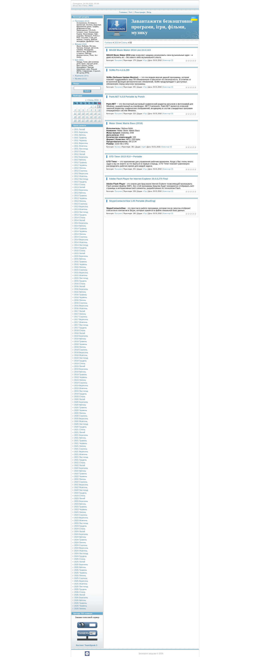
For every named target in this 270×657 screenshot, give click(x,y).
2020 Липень (80, 413)
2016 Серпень (80, 303)
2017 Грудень (80, 328)
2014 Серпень (80, 237)
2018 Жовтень (80, 355)
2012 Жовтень (80, 176)
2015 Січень (79, 250)
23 (95, 117)
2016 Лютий (79, 286)
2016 (116, 42)
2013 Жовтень (80, 209)
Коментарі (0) (168, 60)
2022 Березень (81, 468)
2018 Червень (80, 344)
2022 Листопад (81, 490)
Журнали (79, 76)
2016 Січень (79, 284)
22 (91, 117)
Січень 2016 (93, 100)
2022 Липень (80, 479)
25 (75, 120)
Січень (124, 42)
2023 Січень (79, 496)
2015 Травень (80, 261)
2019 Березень (81, 369)
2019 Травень (80, 374)
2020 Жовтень (80, 421)
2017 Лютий (79, 311)
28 (87, 120)
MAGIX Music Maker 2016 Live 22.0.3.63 (130, 50)
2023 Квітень (80, 504)
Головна (123, 12)
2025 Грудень (80, 589)
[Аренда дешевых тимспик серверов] (87, 641)
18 (75, 117)
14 (87, 113)
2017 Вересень (81, 319)
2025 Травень (80, 570)
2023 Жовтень (80, 520)
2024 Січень (79, 529)
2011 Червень (80, 140)
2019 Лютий (79, 366)
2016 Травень (80, 295)
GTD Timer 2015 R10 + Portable (125, 156)
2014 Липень (80, 234)
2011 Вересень (81, 143)
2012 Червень (80, 165)
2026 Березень (81, 597)
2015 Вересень (81, 273)
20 (83, 117)
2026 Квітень (80, 600)
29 (91, 120)
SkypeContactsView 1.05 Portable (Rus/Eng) (132, 201)
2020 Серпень (80, 416)
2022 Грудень (80, 493)
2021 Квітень (80, 438)
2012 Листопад (81, 179)
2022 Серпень (80, 482)
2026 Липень (80, 608)
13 (83, 113)
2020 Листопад (81, 424)
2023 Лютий (79, 498)
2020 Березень (81, 402)
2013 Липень (80, 201)
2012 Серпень (80, 171)
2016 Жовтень (80, 308)
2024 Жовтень (80, 551)
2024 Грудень (80, 556)
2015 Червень (80, 264)
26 (79, 120)
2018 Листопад (81, 358)
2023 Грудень (80, 526)
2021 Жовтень (80, 454)
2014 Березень (81, 223)
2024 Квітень (80, 537)
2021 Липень (80, 446)
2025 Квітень (80, 567)
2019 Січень (79, 363)
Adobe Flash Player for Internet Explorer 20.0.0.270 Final (138, 179)
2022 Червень (80, 476)
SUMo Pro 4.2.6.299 (119, 70)
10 (99, 110)
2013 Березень (81, 190)
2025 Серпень (80, 578)
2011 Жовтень (80, 146)
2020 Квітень (80, 405)
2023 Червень (80, 509)
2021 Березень (81, 435)
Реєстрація (140, 12)
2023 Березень (81, 501)
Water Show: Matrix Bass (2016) (126, 123)
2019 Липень (80, 380)
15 (91, 113)
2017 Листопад (81, 325)
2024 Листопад (81, 553)
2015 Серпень (80, 270)
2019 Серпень (80, 383)
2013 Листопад (81, 212)
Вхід (149, 12)
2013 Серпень (80, 204)
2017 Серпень (80, 317)
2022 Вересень (81, 485)
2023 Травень (80, 507)
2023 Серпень (80, 515)
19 (79, 117)
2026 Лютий (79, 595)
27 (83, 120)
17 (99, 113)
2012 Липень (80, 168)
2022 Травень (80, 474)
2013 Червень (80, 198)
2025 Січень (79, 559)
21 (87, 117)
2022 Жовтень (80, 487)
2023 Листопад (81, 523)
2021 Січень (79, 429)
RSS (91, 6)
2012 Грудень (80, 182)
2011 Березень (81, 132)
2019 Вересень (81, 385)
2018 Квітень (80, 339)
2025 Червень (80, 573)
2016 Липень (80, 300)
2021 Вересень (81, 451)
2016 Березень (81, 289)
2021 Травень (80, 440)
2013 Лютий (79, 187)
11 (75, 113)
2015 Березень (81, 256)
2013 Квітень (80, 193)
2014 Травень (80, 228)
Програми (79, 21)
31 (99, 120)
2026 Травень (80, 603)
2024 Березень (81, 534)
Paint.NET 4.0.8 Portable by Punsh (127, 96)
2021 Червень (80, 443)
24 (99, 117)
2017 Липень (80, 314)
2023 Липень (80, 512)
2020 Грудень (80, 427)
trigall (143, 147)
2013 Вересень (81, 206)
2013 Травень (80, 195)
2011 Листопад (81, 149)
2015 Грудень (80, 281)
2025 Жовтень (80, 584)
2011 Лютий (79, 129)
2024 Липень (80, 542)
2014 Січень (79, 217)
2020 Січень (79, 396)
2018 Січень (79, 330)
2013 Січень (79, 184)
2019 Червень (80, 377)
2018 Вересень (81, 352)
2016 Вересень (81, 306)
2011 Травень (80, 138)
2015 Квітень (80, 259)
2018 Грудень (80, 361)
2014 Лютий (79, 220)
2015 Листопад (81, 278)
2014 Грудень (80, 248)
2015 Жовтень (80, 275)
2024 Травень (80, 540)
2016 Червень (80, 297)
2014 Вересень (81, 239)
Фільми (78, 44)
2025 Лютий (79, 562)
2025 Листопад (81, 586)
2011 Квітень (80, 135)
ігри (76, 60)
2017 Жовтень (80, 322)
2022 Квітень (80, 471)
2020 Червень (80, 410)
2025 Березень (81, 564)
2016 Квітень (80, 292)
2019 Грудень (80, 394)
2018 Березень (81, 336)
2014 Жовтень (80, 242)
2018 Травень (80, 341)
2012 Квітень (80, 160)
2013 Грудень (80, 215)
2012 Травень (80, 162)
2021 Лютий (79, 432)
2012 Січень (79, 151)
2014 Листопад (81, 245)
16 (95, 113)
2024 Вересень (81, 548)
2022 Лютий (79, 465)
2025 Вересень (81, 581)
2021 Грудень (80, 460)
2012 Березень (81, 157)
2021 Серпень (80, 449)
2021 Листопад (81, 457)
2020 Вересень (81, 418)
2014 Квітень (80, 226)
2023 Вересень (81, 518)
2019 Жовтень (80, 388)
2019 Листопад (81, 391)
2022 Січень (79, 462)
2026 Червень (80, 606)
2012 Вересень (81, 173)
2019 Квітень (80, 372)
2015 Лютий (79, 253)
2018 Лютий (79, 333)
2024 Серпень (80, 545)
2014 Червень (80, 231)
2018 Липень (80, 347)
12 (79, 113)
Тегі (130, 12)
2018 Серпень (80, 350)
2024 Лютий (79, 531)
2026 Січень (79, 592)
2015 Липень (80, 267)
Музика (78, 78)
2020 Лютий (79, 399)
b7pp (145, 60)
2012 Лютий (79, 154)
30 (95, 120)
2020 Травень (80, 407)
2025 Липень (80, 575)
